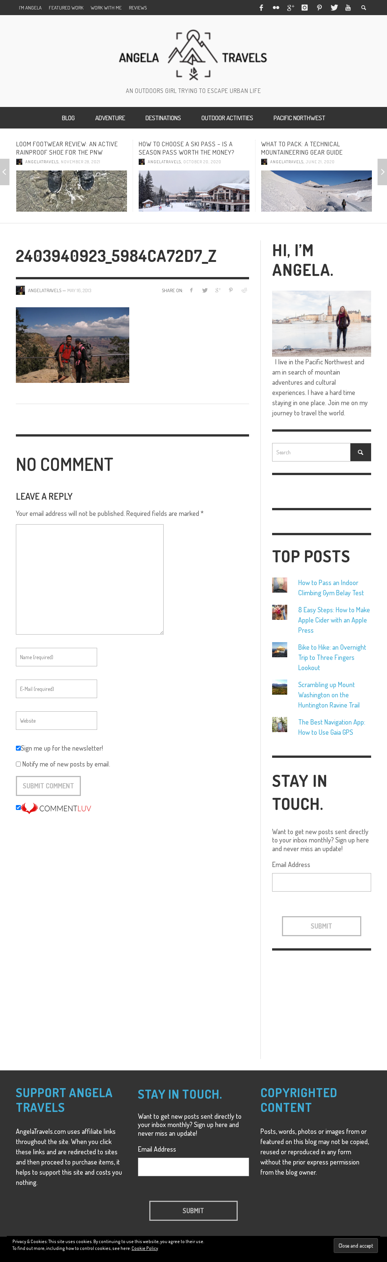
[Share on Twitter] (205, 290)
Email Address (291, 864)
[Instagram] (304, 7)
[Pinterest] (319, 7)
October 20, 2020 (184, 161)
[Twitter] (334, 7)
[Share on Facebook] (191, 290)
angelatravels (23, 161)
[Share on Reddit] (244, 290)
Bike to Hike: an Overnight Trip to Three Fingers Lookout (332, 657)
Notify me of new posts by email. (66, 764)
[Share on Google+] (217, 290)
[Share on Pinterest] (231, 290)
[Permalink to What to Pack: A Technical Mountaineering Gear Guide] (298, 190)
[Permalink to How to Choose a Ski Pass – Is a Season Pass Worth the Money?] (175, 190)
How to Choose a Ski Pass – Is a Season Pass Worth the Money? (168, 148)
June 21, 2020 (301, 161)
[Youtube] (348, 7)
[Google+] (290, 7)
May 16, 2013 (79, 290)
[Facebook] (261, 7)
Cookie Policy (145, 1248)
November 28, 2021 (62, 161)
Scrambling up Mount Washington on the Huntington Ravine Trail (329, 694)
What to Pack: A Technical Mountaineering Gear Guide (283, 148)
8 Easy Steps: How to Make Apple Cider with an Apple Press (334, 619)
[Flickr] (275, 7)
